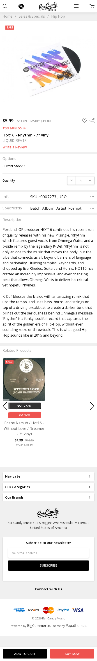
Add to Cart (24, 405)
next (92, 406)
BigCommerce (38, 625)
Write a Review (14, 147)
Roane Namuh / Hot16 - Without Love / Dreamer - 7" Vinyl (24, 428)
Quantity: (9, 180)
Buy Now (24, 415)
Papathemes (76, 625)
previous (4, 406)
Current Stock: (14, 166)
